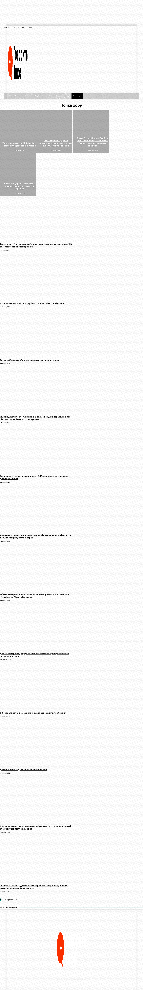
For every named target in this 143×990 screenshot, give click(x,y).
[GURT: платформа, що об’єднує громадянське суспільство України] (36, 686)
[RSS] (135, 27)
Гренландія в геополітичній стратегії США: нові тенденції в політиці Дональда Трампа (34, 477)
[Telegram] (138, 27)
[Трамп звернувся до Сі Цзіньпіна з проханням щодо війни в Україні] (18, 131)
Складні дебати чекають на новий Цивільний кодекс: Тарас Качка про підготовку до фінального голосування (35, 418)
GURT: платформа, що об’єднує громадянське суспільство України (33, 713)
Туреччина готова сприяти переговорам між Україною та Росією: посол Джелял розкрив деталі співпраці (35, 536)
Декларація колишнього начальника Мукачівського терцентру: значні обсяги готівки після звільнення (35, 827)
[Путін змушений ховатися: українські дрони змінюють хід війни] (36, 277)
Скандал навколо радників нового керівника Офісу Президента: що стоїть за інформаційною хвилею (34, 886)
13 (4, 900)
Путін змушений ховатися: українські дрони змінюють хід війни (32, 303)
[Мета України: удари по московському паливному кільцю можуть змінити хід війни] (54, 131)
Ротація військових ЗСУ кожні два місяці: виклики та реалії (29, 360)
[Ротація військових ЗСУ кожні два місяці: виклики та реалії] (36, 334)
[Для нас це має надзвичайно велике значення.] (36, 743)
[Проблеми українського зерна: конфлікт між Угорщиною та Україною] (18, 174)
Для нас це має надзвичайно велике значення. (23, 769)
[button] (136, 96)
